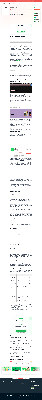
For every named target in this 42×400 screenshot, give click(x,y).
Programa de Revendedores (4, 391)
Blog (4, 3)
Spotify (6, 3)
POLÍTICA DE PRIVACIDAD (23, 398)
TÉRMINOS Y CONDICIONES (19, 398)
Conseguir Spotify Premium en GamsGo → (21, 330)
